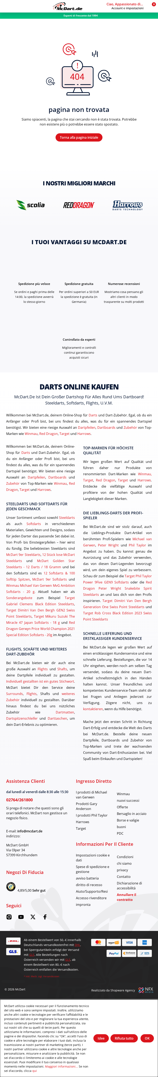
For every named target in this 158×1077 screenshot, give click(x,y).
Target (64, 433)
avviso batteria (87, 878)
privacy (122, 870)
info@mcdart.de (29, 831)
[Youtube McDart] (21, 918)
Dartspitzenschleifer (22, 718)
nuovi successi (128, 800)
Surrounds (14, 693)
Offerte (122, 807)
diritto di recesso (89, 885)
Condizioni (125, 857)
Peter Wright (108, 545)
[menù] (6, 6)
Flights (43, 669)
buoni (121, 827)
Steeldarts (67, 517)
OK (147, 1038)
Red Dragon (48, 433)
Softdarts (34, 524)
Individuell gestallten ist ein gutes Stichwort (40, 681)
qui (34, 1071)
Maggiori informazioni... (61, 1066)
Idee (101, 1038)
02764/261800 (19, 800)
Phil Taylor (137, 545)
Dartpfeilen (86, 427)
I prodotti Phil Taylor (92, 815)
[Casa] (67, 6)
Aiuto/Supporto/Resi (92, 891)
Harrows (84, 433)
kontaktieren (93, 709)
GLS (31, 955)
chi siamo (124, 863)
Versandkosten (51, 976)
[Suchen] (14, 6)
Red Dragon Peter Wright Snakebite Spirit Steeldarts (117, 588)
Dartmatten (65, 712)
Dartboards (106, 427)
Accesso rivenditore (91, 898)
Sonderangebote (19, 598)
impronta (83, 904)
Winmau (31, 433)
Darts (93, 415)
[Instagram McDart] (9, 918)
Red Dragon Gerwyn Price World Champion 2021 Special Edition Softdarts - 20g (40, 628)
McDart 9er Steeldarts (23, 554)
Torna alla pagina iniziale (79, 137)
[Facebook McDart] (45, 918)
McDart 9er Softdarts (49, 579)
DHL (77, 945)
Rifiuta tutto (124, 1038)
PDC (120, 833)
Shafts (62, 669)
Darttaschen (57, 718)
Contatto (124, 876)
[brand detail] (30, 205)
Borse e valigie (128, 820)
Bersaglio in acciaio (131, 813)
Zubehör (130, 427)
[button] (127, 6)
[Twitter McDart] (33, 918)
